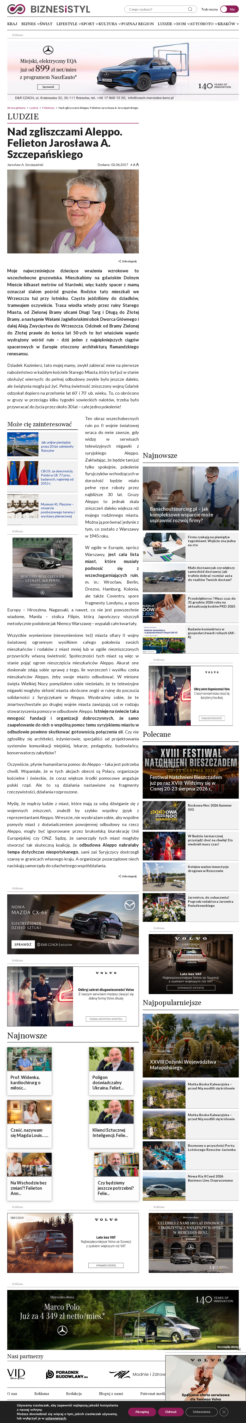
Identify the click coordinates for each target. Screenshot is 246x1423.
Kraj (12, 24)
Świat (46, 24)
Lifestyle (66, 24)
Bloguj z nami (111, 1393)
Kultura (107, 24)
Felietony (48, 108)
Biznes (28, 24)
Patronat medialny (156, 1393)
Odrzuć (171, 1412)
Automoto (202, 24)
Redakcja (74, 1393)
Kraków (226, 24)
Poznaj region (137, 24)
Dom (181, 24)
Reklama (41, 1393)
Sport (87, 24)
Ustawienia (201, 1412)
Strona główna (16, 108)
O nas (12, 1393)
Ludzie (165, 24)
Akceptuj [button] (142, 1412)
